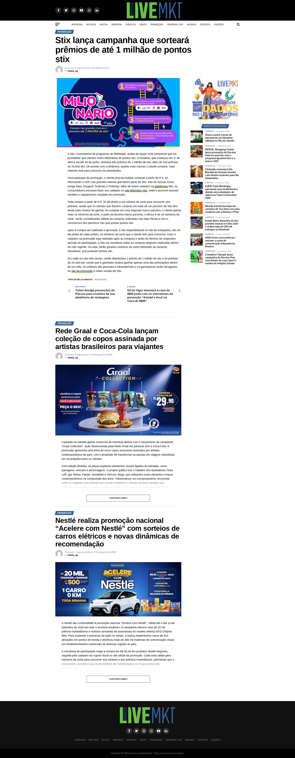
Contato (205, 24)
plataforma (161, 186)
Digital (104, 24)
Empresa (117, 24)
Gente (143, 24)
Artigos (91, 24)
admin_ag (73, 71)
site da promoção (82, 271)
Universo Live (175, 24)
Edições (219, 24)
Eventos (131, 24)
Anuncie (191, 24)
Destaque (101, 280)
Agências (77, 24)
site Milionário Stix (136, 190)
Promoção (156, 24)
